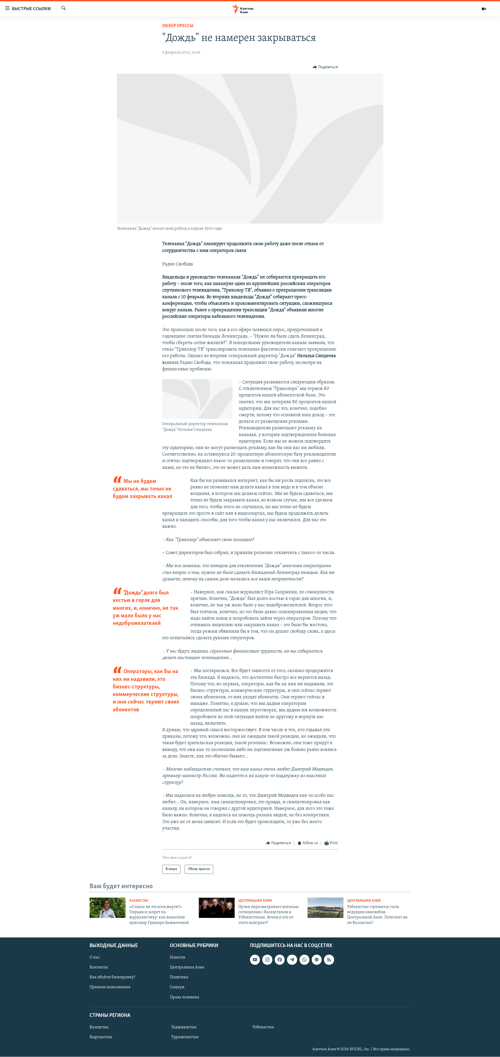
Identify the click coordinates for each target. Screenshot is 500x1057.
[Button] (325, 67)
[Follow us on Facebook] (280, 960)
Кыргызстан (101, 1037)
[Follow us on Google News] (317, 960)
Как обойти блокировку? (112, 977)
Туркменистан (185, 1037)
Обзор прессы (177, 26)
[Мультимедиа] (484, 9)
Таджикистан (184, 1027)
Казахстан (138, 901)
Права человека (184, 997)
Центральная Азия (255, 901)
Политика (179, 977)
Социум (177, 987)
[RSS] (329, 960)
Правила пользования (110, 987)
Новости (177, 958)
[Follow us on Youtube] (255, 960)
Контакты (99, 968)
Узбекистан (263, 1027)
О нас (95, 958)
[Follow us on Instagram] (267, 960)
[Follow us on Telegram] (292, 960)
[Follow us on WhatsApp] (304, 960)
